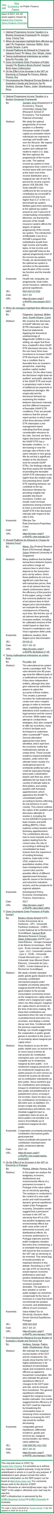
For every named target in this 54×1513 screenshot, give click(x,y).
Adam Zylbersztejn (21, 68)
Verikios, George (14, 86)
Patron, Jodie (30, 86)
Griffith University (37, 1499)
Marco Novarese (9, 1487)
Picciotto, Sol (21, 59)
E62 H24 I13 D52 (31, 291)
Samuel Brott (38, 933)
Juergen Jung (30, 103)
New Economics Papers (13, 6)
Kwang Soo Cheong (11, 20)
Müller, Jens (42, 44)
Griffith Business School (13, 1499)
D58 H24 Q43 (30, 1324)
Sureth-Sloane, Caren (17, 47)
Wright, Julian (44, 53)
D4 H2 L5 (27, 641)
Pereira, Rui (12, 77)
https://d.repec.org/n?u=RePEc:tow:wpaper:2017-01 (37, 301)
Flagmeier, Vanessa (25, 44)
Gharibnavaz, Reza (39, 1347)
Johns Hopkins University (14, 23)
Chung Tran (18, 38)
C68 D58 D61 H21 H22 (35, 1445)
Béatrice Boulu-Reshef (29, 65)
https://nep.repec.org (20, 1481)
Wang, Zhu (30, 53)
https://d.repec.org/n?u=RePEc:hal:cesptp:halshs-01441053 (32, 1156)
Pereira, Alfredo (39, 74)
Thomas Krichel (35, 1508)
